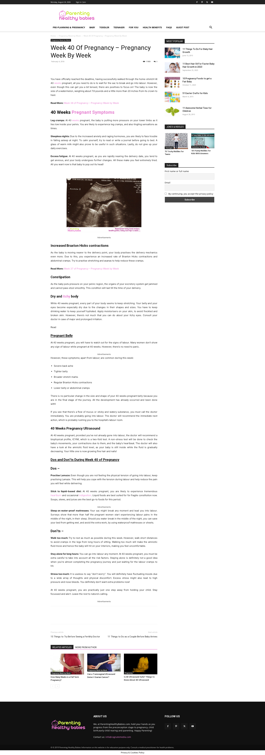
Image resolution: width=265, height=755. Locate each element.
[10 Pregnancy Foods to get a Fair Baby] (172, 82)
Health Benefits (152, 27)
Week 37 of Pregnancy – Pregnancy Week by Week (91, 268)
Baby (92, 27)
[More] (100, 68)
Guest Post (182, 27)
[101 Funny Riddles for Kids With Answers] (203, 140)
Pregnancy (128, 673)
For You (133, 27)
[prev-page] (52, 686)
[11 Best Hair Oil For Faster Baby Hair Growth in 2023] (172, 67)
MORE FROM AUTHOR (86, 647)
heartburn (56, 495)
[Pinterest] (202, 2)
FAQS (169, 27)
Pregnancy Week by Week (70, 36)
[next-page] (57, 686)
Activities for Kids (198, 147)
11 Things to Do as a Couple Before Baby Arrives (132, 636)
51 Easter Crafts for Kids (195, 93)
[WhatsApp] (93, 68)
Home (53, 36)
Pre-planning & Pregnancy (69, 27)
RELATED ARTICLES (62, 647)
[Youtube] (212, 2)
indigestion (85, 495)
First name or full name (177, 171)
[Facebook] (197, 2)
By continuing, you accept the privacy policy (190, 193)
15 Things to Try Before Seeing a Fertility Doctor (75, 636)
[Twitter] (207, 2)
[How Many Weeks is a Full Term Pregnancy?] (67, 664)
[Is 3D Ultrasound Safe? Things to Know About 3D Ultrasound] (140, 664)
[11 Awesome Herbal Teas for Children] (172, 111)
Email (167, 182)
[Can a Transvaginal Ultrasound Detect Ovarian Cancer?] (104, 663)
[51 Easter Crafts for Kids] (172, 97)
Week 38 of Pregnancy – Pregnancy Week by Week (91, 103)
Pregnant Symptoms (93, 112)
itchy (66, 296)
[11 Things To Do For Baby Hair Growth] (172, 53)
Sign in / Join (81, 2)
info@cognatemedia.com (118, 737)
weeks (57, 83)
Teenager (119, 27)
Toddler (104, 27)
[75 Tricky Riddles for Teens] (176, 141)
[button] (210, 27)
